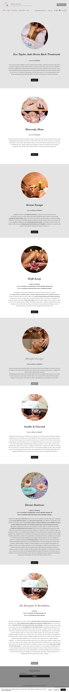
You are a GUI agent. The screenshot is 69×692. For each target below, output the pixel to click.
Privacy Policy (8, 690)
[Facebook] (54, 10)
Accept (63, 689)
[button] (65, 10)
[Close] (67, 689)
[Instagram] (56, 10)
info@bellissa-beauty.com (40, 10)
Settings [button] (50, 689)
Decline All (56, 689)
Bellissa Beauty (16, 4)
